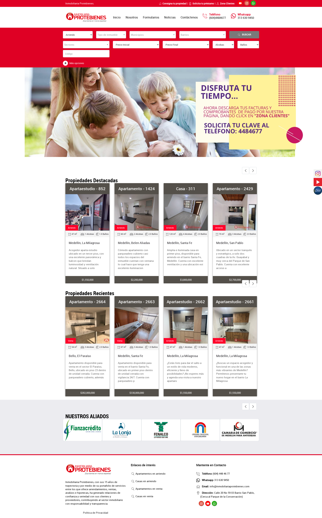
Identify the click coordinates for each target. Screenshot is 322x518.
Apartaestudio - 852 (87, 188)
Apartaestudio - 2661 (235, 301)
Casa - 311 (185, 188)
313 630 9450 (246, 18)
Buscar (246, 34)
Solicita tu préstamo (203, 3)
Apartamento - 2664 (87, 301)
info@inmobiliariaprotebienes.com (225, 486)
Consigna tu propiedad (174, 3)
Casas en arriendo (145, 481)
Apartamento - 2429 (235, 188)
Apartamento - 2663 (136, 301)
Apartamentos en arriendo (150, 473)
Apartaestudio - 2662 (186, 301)
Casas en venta (144, 496)
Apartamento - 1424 (136, 188)
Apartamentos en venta (148, 488)
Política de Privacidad (95, 512)
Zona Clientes (227, 3)
